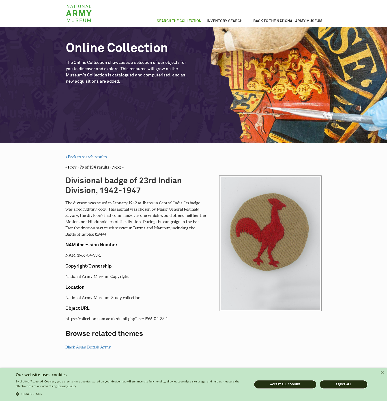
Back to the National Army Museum (287, 21)
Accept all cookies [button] (285, 384)
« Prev (71, 167)
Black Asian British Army (88, 347)
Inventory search (225, 21)
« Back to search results (86, 156)
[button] (130, 394)
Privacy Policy (67, 386)
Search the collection (179, 21)
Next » (118, 167)
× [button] (382, 372)
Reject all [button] (343, 384)
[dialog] (193, 384)
